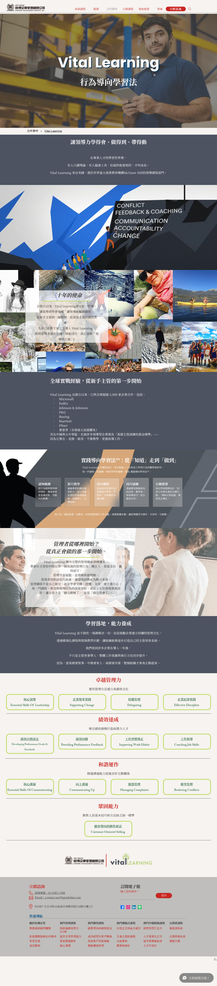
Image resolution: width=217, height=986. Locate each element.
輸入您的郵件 (129, 891)
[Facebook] (122, 907)
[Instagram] (128, 907)
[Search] (189, 8)
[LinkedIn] (134, 907)
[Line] (140, 907)
